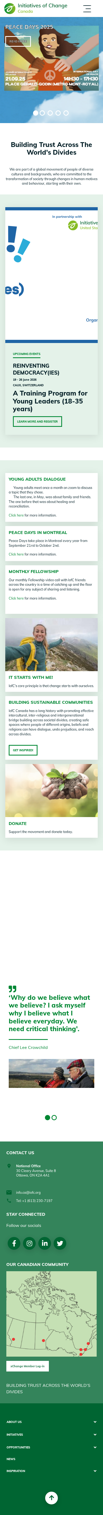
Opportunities (18, 1447)
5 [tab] (66, 113)
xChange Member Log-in (28, 1366)
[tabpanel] (51, 70)
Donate (18, 823)
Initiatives (15, 1434)
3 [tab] (50, 113)
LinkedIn (45, 1243)
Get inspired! (23, 750)
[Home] (35, 8)
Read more (18, 41)
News (11, 1459)
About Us (14, 1422)
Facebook (14, 1243)
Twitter (60, 1243)
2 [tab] (42, 113)
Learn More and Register (37, 421)
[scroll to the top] (51, 1498)
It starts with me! (31, 677)
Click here (16, 515)
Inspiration (60, 18)
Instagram (29, 1243)
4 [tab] (58, 113)
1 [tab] (35, 113)
